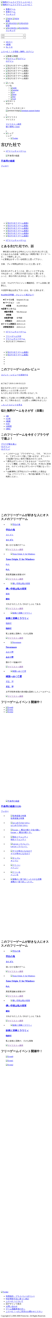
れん (8, 564)
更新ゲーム (10, 12)
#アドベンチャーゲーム (16, 151)
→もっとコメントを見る (11, 405)
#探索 (8, 44)
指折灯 (9, 623)
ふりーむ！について (14, 1301)
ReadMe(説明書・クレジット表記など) (17, 295)
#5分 (8, 424)
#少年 (8, 419)
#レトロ (9, 47)
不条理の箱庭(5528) (11, 806)
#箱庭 (8, 421)
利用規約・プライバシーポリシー (20, 1296)
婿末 (8, 594)
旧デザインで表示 (13, 1304)
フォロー (5, 166)
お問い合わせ (11, 1306)
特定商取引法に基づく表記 (17, 1299)
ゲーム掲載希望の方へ (15, 1309)
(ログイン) (5, 447)
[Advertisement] (26, 193)
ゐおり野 (10, 652)
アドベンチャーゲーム (15, 339)
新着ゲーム (10, 9)
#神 (7, 416)
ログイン (30, 52)
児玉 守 (10, 682)
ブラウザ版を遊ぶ (8, 444)
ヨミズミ (10, 535)
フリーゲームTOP (13, 336)
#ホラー (9, 42)
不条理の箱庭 (8, 161)
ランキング (10, 14)
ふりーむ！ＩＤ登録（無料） (13, 52)
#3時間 (9, 426)
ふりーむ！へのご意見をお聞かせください (24, 1311)
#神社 (8, 429)
